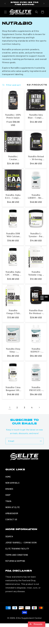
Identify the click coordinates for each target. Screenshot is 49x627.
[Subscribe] (40, 441)
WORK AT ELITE (12, 507)
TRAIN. (8, 501)
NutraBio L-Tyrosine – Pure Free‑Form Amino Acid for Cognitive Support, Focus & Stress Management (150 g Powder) (36, 235)
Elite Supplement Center (29, 618)
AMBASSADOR (11, 513)
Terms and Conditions (16, 555)
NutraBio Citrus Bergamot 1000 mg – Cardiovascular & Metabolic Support (13, 389)
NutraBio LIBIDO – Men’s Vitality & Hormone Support (36, 196)
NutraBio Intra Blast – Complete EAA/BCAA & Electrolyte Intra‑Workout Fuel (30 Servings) (36, 116)
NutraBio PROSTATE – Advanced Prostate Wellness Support (36, 389)
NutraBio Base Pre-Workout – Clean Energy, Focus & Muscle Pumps (36, 312)
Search (9, 536)
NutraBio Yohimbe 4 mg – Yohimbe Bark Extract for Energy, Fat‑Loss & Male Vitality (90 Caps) (36, 273)
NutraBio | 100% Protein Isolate (13, 116)
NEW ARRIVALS (12, 483)
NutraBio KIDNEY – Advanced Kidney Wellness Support (36, 350)
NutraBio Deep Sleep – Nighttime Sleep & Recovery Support (13, 350)
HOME (8, 477)
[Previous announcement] (5, 3)
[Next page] (39, 407)
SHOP (7, 495)
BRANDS (9, 489)
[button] (5, 12)
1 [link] (9, 407)
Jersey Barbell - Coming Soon (21, 542)
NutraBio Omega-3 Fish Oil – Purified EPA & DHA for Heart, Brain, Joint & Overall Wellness (13, 312)
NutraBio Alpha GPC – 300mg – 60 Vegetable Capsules (13, 273)
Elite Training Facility (17, 549)
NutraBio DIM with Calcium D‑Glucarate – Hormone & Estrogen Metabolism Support (13, 235)
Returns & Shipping (15, 561)
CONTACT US (11, 519)
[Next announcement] (44, 3)
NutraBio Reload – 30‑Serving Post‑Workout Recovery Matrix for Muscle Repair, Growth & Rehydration (36, 158)
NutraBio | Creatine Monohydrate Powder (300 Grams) (13, 158)
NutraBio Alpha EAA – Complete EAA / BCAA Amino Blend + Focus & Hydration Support (13, 196)
